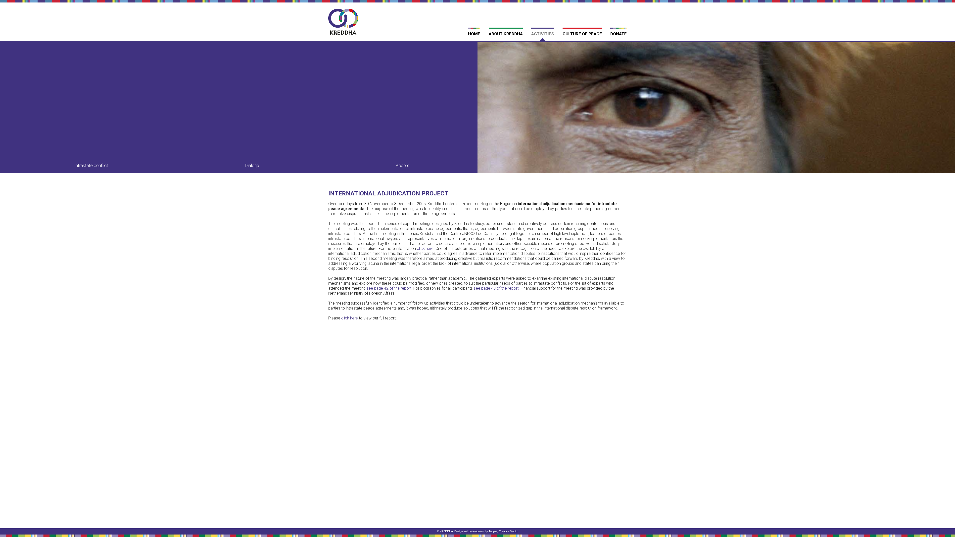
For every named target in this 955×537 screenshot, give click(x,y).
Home (474, 33)
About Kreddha (506, 33)
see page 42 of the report (389, 288)
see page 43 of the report (496, 288)
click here (349, 318)
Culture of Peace (582, 33)
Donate (618, 33)
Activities (542, 33)
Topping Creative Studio (503, 531)
